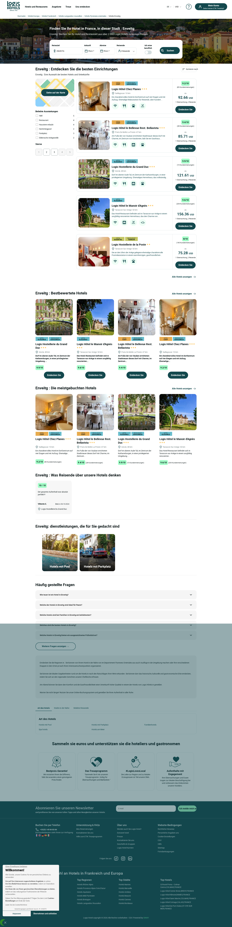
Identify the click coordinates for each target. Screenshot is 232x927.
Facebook (116, 858)
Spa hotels (43, 729)
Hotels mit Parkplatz (100, 724)
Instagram (123, 858)
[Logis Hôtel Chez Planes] (94, 96)
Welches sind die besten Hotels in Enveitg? (58, 625)
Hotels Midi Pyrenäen (86, 895)
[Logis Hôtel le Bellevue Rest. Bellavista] (94, 135)
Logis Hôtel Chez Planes (127, 89)
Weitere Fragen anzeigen (54, 646)
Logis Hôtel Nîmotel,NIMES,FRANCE (175, 894)
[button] (5, 922)
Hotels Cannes (125, 899)
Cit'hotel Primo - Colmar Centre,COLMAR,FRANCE (170, 885)
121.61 (185, 175)
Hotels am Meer (98, 729)
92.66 (185, 97)
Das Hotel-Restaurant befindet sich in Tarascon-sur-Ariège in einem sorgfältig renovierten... (94, 358)
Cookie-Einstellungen (166, 836)
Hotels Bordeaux (126, 903)
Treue (68, 6)
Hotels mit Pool (45, 724)
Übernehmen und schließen (45, 913)
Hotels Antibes (125, 892)
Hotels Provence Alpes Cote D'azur (91, 888)
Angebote (56, 6)
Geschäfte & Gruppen (126, 844)
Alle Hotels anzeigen (182, 276)
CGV (160, 840)
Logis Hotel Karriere (125, 847)
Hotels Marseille (125, 888)
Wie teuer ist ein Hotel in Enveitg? (54, 594)
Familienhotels (150, 724)
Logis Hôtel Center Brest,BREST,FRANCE (177, 891)
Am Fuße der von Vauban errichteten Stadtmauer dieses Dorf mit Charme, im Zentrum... (135, 358)
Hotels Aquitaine (84, 892)
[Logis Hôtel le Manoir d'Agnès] (94, 213)
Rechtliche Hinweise (166, 829)
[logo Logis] (13, 6)
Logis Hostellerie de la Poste (129, 244)
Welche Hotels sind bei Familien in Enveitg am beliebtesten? (65, 615)
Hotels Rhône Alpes (85, 884)
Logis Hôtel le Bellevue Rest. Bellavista (135, 128)
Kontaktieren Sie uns (84, 832)
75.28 (185, 252)
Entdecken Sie (185, 109)
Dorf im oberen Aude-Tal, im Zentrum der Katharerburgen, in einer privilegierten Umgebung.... (52, 358)
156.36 (185, 213)
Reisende (121, 45)
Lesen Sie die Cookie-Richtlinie (16, 905)
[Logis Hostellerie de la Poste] (94, 251)
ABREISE (103, 45)
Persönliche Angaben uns (168, 832)
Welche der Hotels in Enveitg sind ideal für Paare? (61, 605)
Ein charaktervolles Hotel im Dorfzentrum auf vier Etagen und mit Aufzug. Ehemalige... (177, 358)
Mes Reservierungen (84, 829)
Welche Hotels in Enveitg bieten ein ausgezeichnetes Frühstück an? (68, 635)
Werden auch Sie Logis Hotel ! (129, 829)
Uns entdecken (82, 6)
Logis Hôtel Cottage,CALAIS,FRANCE (175, 902)
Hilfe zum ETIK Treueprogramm (89, 836)
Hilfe (160, 844)
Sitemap (161, 847)
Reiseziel (56, 45)
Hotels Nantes (124, 884)
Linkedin (130, 858)
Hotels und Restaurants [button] (36, 6)
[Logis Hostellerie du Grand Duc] (94, 174)
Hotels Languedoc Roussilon (89, 903)
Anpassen (16, 913)
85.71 (185, 136)
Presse (120, 836)
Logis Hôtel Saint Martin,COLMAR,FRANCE (178, 898)
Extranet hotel (123, 832)
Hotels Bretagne (83, 899)
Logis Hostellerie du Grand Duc (130, 167)
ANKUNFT (87, 45)
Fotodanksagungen (166, 851)
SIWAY (146, 917)
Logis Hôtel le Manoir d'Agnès (130, 205)
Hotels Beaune (125, 895)
